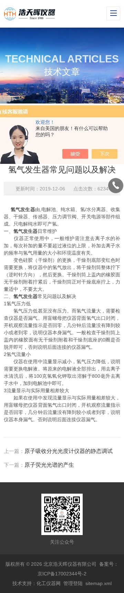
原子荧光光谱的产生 (49, 465)
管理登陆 (73, 583)
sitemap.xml (98, 583)
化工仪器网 (49, 583)
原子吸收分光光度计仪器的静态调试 (68, 451)
